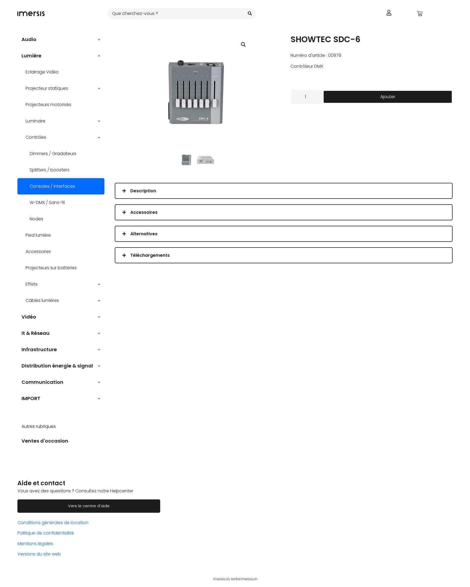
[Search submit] (250, 13)
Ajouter (387, 97)
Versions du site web (39, 554)
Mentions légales (35, 543)
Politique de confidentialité (45, 533)
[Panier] (419, 13)
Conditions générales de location (52, 523)
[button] (243, 45)
